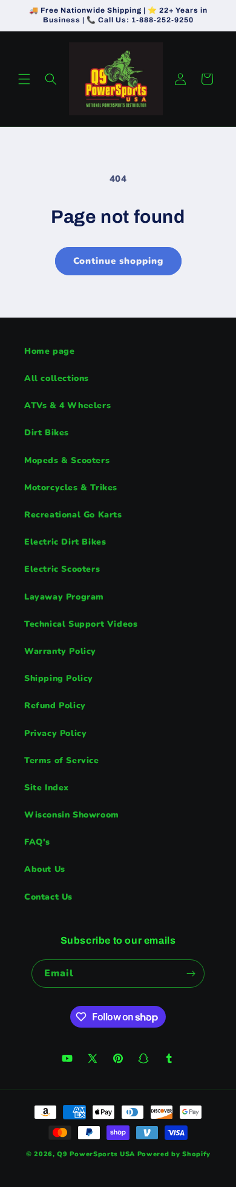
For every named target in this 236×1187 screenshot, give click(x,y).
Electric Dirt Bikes (65, 542)
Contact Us (48, 897)
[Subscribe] (190, 973)
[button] (24, 79)
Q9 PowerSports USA (96, 1154)
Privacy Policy (55, 733)
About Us (44, 869)
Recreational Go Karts (73, 514)
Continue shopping (118, 261)
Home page (49, 351)
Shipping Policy (58, 678)
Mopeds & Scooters (67, 460)
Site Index (46, 787)
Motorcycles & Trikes (70, 487)
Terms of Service (61, 760)
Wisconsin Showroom (71, 815)
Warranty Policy (60, 651)
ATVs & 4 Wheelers (67, 405)
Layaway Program (64, 597)
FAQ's (37, 842)
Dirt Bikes (46, 432)
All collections (56, 378)
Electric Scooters (62, 569)
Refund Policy (55, 705)
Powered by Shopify (174, 1154)
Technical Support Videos (80, 624)
